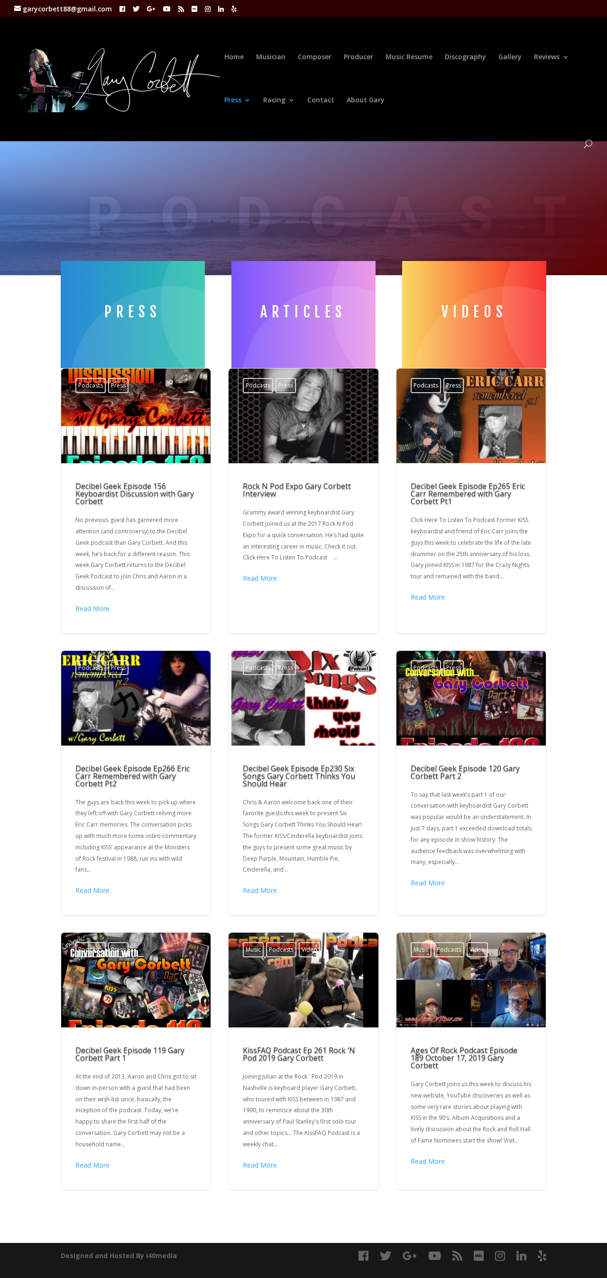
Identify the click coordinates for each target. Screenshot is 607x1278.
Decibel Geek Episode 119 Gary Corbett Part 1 (136, 1061)
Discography (465, 57)
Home (234, 57)
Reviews (547, 57)
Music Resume (409, 57)
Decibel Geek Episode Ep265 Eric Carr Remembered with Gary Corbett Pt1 (471, 501)
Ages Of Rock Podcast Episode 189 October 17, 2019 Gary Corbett (471, 1061)
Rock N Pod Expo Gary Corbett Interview (303, 501)
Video (309, 949)
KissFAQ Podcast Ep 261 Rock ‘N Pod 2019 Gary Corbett (303, 1061)
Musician (270, 57)
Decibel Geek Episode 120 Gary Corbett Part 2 (471, 783)
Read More (92, 608)
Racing (274, 100)
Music (253, 949)
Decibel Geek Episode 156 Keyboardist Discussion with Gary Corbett (136, 501)
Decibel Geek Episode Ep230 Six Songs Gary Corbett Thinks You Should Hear (303, 783)
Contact (320, 100)
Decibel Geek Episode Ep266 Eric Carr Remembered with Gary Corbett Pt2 (136, 783)
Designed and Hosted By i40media (119, 1255)
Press (232, 100)
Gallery (510, 57)
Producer (358, 57)
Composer (314, 57)
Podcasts (90, 385)
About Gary (366, 100)
